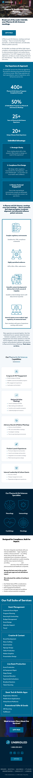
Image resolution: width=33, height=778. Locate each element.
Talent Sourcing (8, 685)
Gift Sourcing (7, 709)
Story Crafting (7, 642)
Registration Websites (10, 696)
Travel (5, 628)
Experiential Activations (11, 679)
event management (15, 563)
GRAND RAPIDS (7, 771)
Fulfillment (6, 712)
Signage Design (8, 648)
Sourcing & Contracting (10, 616)
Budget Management (10, 619)
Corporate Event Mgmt (10, 610)
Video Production (9, 651)
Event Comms (7, 645)
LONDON (28, 771)
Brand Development (9, 639)
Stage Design (7, 673)
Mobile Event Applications (11, 699)
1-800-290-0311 (16, 747)
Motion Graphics (8, 653)
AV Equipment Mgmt (9, 670)
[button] (30, 2)
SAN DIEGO (19, 769)
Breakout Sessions (9, 682)
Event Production (8, 667)
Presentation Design (9, 656)
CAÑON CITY (19, 771)
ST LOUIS (28, 769)
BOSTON (11, 769)
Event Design (7, 622)
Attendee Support (9, 625)
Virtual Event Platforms (10, 702)
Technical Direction (9, 676)
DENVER (3, 769)
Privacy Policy (25, 774)
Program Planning (9, 613)
